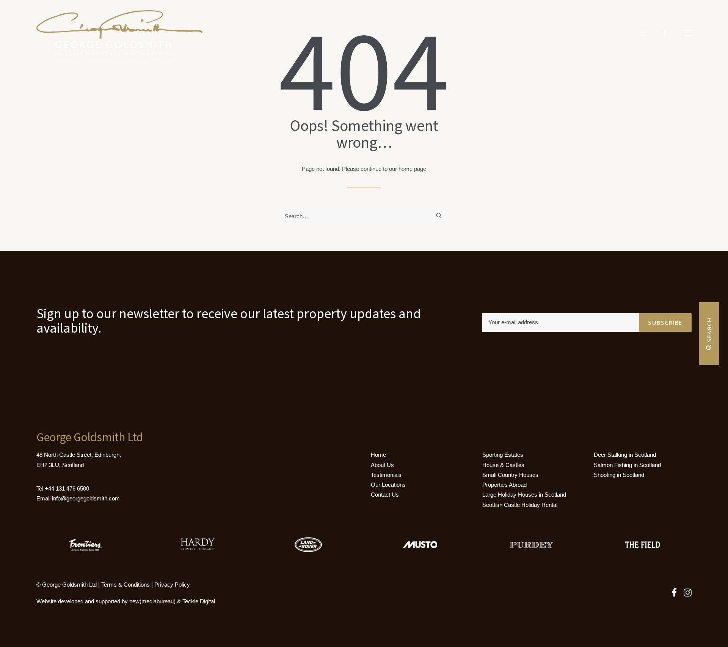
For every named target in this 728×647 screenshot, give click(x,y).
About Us (382, 465)
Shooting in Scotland (619, 475)
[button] (687, 33)
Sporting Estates (502, 454)
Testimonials (386, 475)
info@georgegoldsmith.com (86, 498)
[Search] (364, 216)
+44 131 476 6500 (67, 488)
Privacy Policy (172, 584)
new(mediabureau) (152, 601)
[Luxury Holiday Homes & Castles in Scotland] (119, 33)
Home (378, 454)
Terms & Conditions (125, 584)
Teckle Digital (198, 601)
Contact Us (385, 494)
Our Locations (388, 484)
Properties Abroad (504, 484)
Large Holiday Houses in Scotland (524, 494)
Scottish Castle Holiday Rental (519, 505)
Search (709, 330)
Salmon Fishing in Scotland (627, 465)
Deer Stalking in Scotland (625, 454)
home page (412, 169)
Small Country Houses (510, 475)
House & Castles (503, 465)
